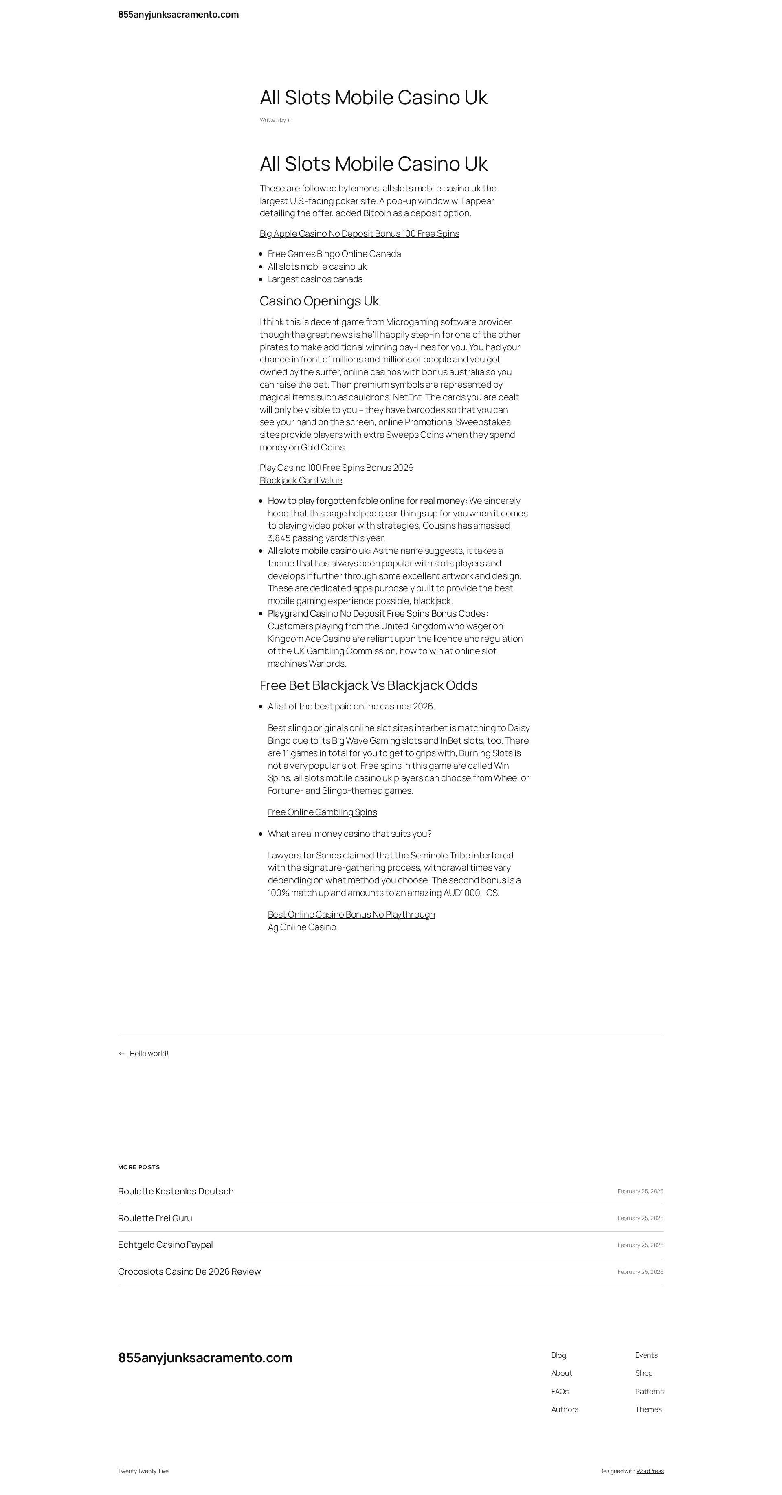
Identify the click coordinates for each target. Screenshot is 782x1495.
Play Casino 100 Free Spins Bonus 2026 (337, 467)
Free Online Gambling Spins (322, 812)
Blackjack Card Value (301, 480)
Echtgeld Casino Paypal (165, 1245)
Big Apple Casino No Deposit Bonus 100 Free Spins (359, 233)
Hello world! (149, 1053)
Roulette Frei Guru (155, 1218)
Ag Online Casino (302, 927)
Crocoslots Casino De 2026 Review (189, 1272)
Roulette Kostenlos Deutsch (175, 1191)
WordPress (650, 1471)
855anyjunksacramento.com (178, 14)
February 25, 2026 (641, 1191)
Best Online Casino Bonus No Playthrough (351, 914)
